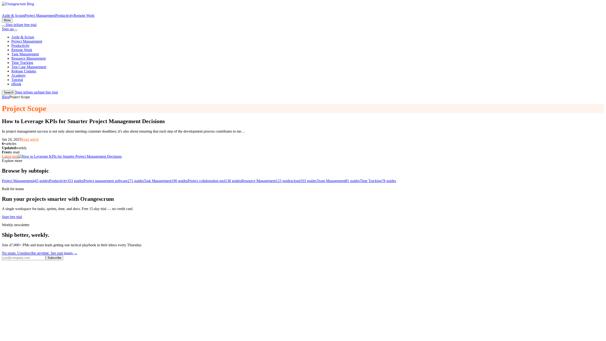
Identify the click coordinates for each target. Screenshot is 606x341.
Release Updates (23, 71)
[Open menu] (15, 30)
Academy (18, 75)
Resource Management (28, 58)
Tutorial (17, 80)
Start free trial (26, 25)
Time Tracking (22, 63)
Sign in (11, 25)
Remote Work (84, 15)
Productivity (64, 15)
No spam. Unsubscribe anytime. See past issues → (39, 253)
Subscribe (54, 258)
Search (8, 92)
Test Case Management (28, 67)
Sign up (7, 29)
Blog (5, 97)
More (7, 20)
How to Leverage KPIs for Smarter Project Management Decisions (83, 121)
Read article (30, 139)
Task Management (25, 54)
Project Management (40, 15)
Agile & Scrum (13, 15)
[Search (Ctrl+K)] (4, 26)
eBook (16, 84)
